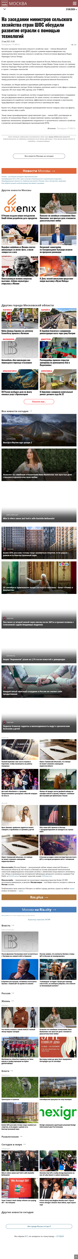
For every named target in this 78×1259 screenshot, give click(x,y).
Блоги (5, 1071)
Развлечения (10, 1136)
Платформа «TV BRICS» (11, 44)
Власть (6, 925)
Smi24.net (5, 737)
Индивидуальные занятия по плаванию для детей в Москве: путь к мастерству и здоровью (34, 181)
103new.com (47, 876)
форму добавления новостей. (59, 137)
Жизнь (6, 1001)
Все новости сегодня (15, 411)
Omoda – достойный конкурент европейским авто (19, 177)
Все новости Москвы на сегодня (39, 156)
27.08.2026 (70, 9)
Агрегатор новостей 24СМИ (39, 919)
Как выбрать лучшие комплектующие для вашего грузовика (23, 183)
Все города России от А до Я (39, 1226)
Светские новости (5, 915)
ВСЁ (26, 1236)
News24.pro (6, 1075)
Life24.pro (5, 1005)
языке (72, 888)
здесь (21, 891)
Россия (6, 993)
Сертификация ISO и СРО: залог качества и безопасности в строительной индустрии (32, 179)
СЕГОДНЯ (60, 1236)
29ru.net (4, 803)
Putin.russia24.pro (8, 930)
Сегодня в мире (12, 1144)
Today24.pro (6, 1149)
